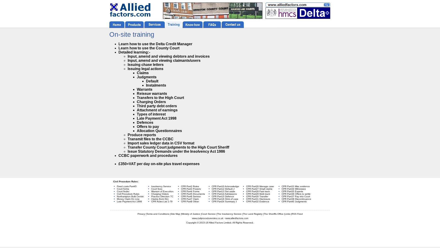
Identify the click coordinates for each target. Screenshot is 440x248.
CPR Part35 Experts (292, 191)
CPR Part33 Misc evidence (296, 186)
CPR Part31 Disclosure (258, 199)
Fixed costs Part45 (127, 186)
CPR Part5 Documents (193, 194)
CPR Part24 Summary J (224, 201)
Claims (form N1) (159, 199)
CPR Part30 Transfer (257, 196)
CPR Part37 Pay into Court (296, 196)
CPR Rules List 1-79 (162, 201)
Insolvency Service (161, 186)
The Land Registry (252, 214)
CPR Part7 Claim (190, 199)
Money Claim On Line (128, 199)
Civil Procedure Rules (128, 194)
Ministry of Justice (191, 214)
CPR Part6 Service (191, 196)
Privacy (141, 214)
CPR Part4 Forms (190, 191)
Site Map (175, 214)
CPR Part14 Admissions (224, 194)
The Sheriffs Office (273, 214)
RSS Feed (297, 214)
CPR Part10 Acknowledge (225, 186)
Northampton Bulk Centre (130, 196)
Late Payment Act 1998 (129, 201)
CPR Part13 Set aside (223, 191)
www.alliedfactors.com (236, 218)
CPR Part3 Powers (191, 189)
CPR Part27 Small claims (259, 189)
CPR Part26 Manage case (260, 186)
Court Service (208, 214)
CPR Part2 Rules (190, 186)
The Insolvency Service (229, 214)
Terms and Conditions (157, 214)
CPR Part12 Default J (223, 189)
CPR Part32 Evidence (257, 201)
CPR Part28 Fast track (258, 191)
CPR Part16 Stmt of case (225, 199)
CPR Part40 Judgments (294, 201)
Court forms (123, 189)
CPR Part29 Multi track (258, 194)
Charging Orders (160, 194)
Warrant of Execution (162, 191)
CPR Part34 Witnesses (294, 189)
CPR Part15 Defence (223, 196)
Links (287, 214)
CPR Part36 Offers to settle (296, 194)
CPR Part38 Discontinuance (296, 199)
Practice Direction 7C (162, 196)
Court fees (156, 189)
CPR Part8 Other (190, 201)
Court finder (123, 191)
